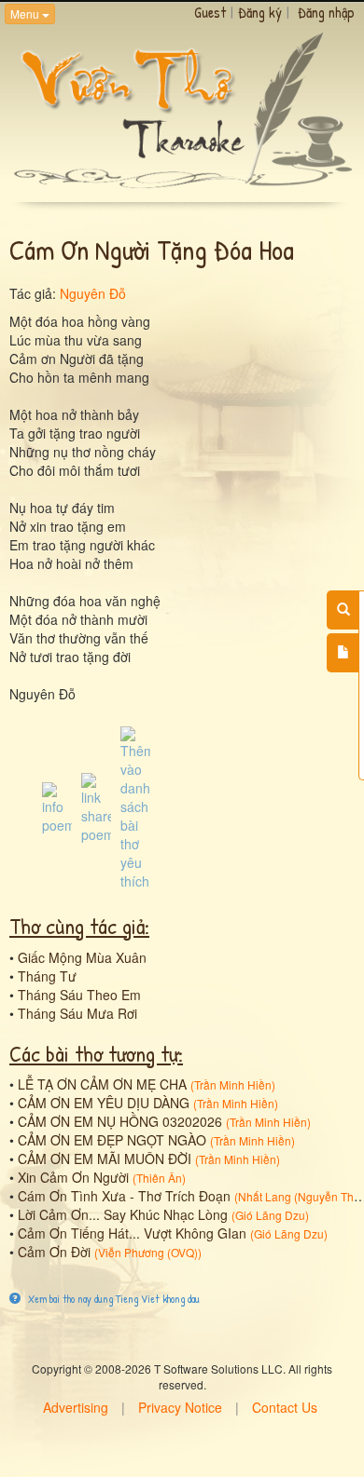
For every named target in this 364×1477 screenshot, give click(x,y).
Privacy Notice (180, 1407)
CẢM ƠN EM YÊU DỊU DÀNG (103, 1102)
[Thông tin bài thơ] (57, 806)
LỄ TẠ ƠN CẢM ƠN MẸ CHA (102, 1084)
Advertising (75, 1407)
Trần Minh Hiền (233, 1084)
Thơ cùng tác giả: (79, 926)
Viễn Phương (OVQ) (148, 1252)
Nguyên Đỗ (93, 293)
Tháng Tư (47, 976)
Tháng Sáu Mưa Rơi (77, 1013)
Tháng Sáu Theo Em (79, 994)
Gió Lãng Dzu (270, 1215)
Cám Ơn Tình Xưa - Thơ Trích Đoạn (124, 1195)
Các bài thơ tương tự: (96, 1053)
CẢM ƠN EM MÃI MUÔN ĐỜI (104, 1158)
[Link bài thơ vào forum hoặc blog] (96, 806)
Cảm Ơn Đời (54, 1251)
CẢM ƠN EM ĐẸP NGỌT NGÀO (112, 1140)
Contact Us (284, 1407)
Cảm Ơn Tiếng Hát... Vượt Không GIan (132, 1233)
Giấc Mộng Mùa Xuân (82, 957)
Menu (26, 13)
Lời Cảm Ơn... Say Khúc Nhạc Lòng (123, 1214)
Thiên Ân (159, 1178)
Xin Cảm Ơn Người (73, 1177)
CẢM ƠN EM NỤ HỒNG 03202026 (120, 1121)
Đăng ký (260, 12)
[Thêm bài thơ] (343, 652)
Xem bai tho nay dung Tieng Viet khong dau (112, 1299)
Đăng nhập (326, 12)
